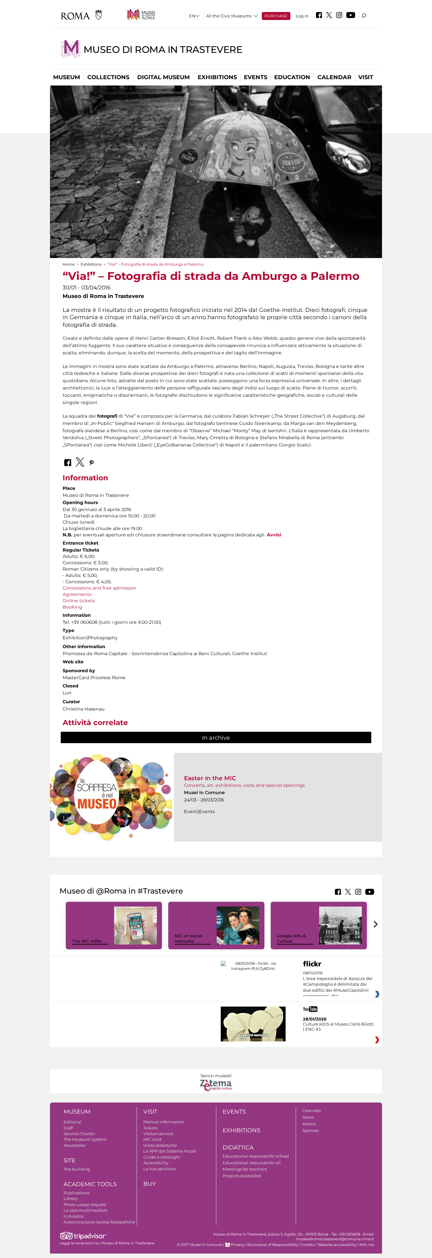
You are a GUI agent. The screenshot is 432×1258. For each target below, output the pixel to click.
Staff (68, 1127)
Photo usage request (85, 1204)
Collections (108, 77)
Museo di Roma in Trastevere (162, 49)
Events (255, 77)
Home (69, 264)
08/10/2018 (338, 985)
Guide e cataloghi (161, 1157)
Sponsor (310, 1130)
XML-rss (366, 1244)
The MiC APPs (87, 941)
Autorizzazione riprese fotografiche (99, 1221)
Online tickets (79, 601)
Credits (307, 1244)
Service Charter (79, 1133)
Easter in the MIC (210, 778)
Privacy (237, 1244)
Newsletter (75, 1145)
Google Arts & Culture (291, 938)
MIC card (152, 1139)
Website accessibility (337, 1244)
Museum (66, 77)
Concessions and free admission (99, 588)
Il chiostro (73, 1216)
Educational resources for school (256, 1156)
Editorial (72, 1121)
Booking (72, 607)
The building (77, 1169)
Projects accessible (242, 1175)
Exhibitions (217, 77)
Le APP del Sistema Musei (169, 1151)
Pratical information (163, 1121)
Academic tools (90, 1184)
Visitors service (158, 1133)
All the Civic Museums (228, 15)
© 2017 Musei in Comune (199, 1244)
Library (71, 1198)
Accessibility (156, 1162)
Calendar (334, 77)
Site (70, 1160)
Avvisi (274, 535)
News (308, 1117)
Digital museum (163, 77)
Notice (309, 1123)
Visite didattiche (160, 1145)
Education (292, 77)
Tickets (150, 1127)
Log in (302, 15)
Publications (76, 1192)
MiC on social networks (188, 938)
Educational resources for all (252, 1162)
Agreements (77, 594)
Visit (365, 77)
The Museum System (85, 1139)
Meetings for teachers (245, 1169)
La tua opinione (159, 1168)
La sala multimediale (86, 1210)
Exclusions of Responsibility (272, 1244)
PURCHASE (276, 15)
